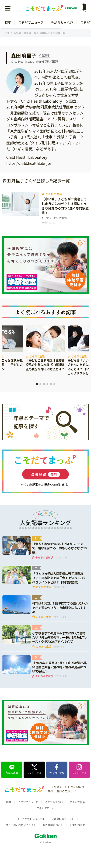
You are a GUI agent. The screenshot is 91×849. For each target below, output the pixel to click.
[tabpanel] (45, 348)
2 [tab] (40, 384)
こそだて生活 (77, 802)
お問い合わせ (77, 825)
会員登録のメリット (62, 819)
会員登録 (44, 474)
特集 (8, 22)
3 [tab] (44, 384)
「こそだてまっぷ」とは (30, 819)
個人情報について (53, 825)
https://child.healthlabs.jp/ (28, 163)
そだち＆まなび (62, 22)
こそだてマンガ (45, 808)
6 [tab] (54, 384)
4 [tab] (47, 384)
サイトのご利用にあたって (21, 825)
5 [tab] (51, 384)
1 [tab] (37, 384)
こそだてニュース (31, 22)
